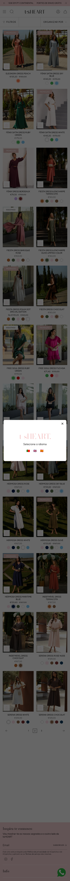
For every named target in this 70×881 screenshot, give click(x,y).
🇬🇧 (35, 450)
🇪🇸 (41, 450)
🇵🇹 (28, 450)
